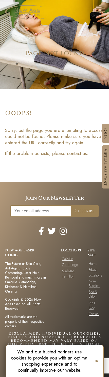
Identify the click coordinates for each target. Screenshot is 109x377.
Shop (92, 302)
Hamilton (68, 276)
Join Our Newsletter (54, 198)
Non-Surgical (94, 283)
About (93, 269)
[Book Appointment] (105, 133)
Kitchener (68, 270)
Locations (95, 275)
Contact (94, 314)
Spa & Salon (93, 294)
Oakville (67, 258)
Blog (92, 308)
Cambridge (69, 264)
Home (93, 263)
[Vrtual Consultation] (105, 166)
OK (96, 361)
